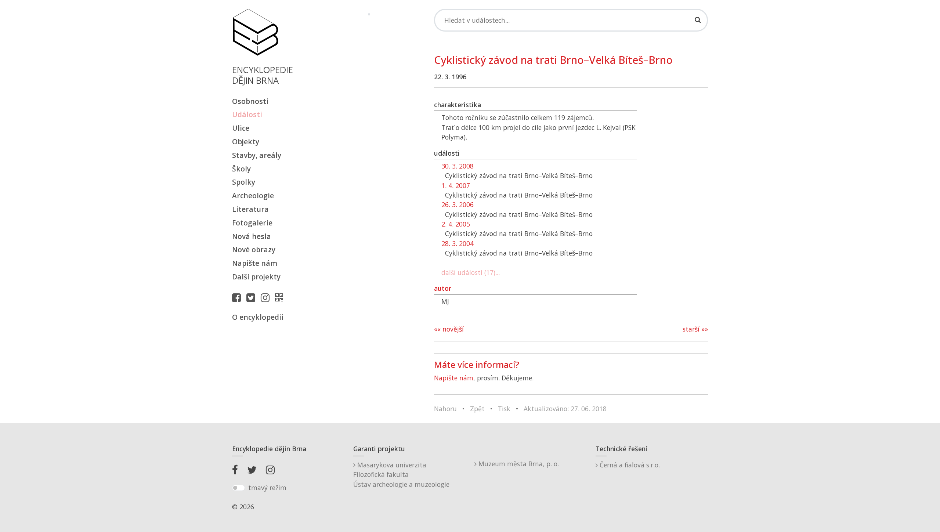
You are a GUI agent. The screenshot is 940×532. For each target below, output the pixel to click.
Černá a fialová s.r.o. (629, 464)
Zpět (477, 408)
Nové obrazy (253, 249)
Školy (241, 169)
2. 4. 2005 (455, 224)
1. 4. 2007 (455, 185)
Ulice (240, 128)
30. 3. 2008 (457, 166)
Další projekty (256, 277)
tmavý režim (267, 487)
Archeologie (253, 195)
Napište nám (254, 263)
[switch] (238, 488)
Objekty (245, 141)
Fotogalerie (252, 223)
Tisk (504, 408)
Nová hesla (251, 236)
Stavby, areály (256, 155)
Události (247, 114)
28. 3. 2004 (457, 243)
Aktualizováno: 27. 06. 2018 (565, 408)
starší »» (695, 329)
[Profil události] (281, 297)
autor (442, 288)
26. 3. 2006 (457, 204)
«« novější (449, 329)
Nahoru (445, 408)
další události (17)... (470, 272)
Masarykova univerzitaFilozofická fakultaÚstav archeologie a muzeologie (401, 474)
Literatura (250, 209)
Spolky (243, 182)
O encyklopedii (257, 317)
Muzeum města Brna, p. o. (518, 463)
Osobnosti (250, 101)
